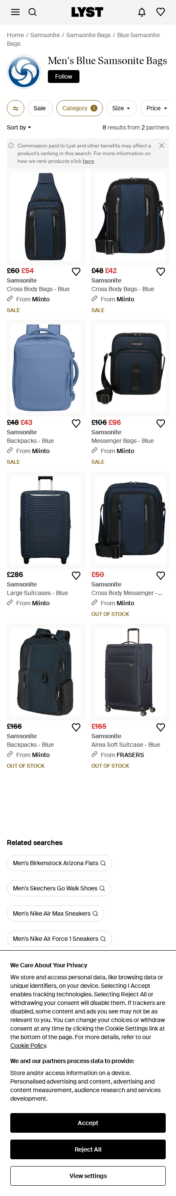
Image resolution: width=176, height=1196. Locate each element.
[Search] (32, 12)
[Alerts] (141, 12)
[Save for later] (76, 271)
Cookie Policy (28, 1045)
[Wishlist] (160, 12)
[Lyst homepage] (87, 12)
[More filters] (15, 108)
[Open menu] (15, 12)
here (88, 161)
